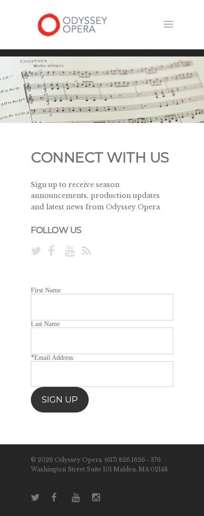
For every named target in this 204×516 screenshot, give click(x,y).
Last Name (45, 324)
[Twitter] (33, 251)
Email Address (53, 357)
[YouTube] (67, 251)
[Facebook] (50, 251)
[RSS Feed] (85, 251)
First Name (46, 290)
